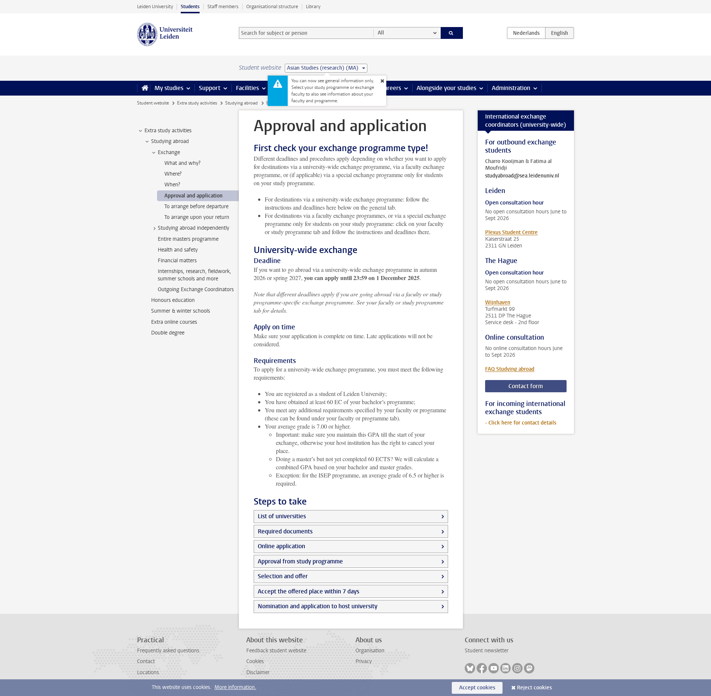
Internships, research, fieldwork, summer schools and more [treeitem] (194, 275)
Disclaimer (258, 672)
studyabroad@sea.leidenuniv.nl (522, 176)
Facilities (247, 88)
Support (209, 88)
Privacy (364, 661)
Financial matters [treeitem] (177, 260)
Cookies (255, 661)
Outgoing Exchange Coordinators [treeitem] (196, 289)
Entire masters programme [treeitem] (188, 239)
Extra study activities (197, 103)
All (381, 32)
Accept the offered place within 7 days (308, 591)
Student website (153, 103)
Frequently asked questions (168, 650)
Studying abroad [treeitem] (170, 141)
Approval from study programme (300, 561)
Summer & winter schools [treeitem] (180, 310)
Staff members (222, 6)
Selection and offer (283, 576)
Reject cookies (534, 687)
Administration (511, 88)
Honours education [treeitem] (173, 300)
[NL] (526, 33)
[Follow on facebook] (482, 668)
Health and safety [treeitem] (178, 249)
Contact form (525, 386)
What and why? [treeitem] (182, 163)
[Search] (452, 33)
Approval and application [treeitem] (193, 195)
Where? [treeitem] (172, 173)
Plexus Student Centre (511, 232)
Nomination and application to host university (317, 606)
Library (313, 6)
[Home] (143, 88)
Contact (146, 661)
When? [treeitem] (172, 184)
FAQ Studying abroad (509, 369)
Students (190, 6)
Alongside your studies (446, 88)
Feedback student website (276, 650)
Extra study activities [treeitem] (167, 130)
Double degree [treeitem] (167, 332)
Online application (281, 546)
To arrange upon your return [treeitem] (196, 217)
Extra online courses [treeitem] (174, 322)
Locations (148, 672)
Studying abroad (241, 103)
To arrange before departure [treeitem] (196, 206)
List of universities (282, 516)
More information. (235, 687)
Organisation (370, 650)
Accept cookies (477, 687)
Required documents (285, 531)
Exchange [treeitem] (169, 152)
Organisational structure (272, 6)
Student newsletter (486, 650)
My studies (168, 88)
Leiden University (155, 6)
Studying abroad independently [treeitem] (193, 228)
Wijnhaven (497, 302)
